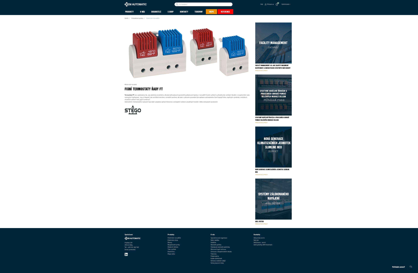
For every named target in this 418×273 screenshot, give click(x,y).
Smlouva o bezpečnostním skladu (221, 252)
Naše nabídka (215, 240)
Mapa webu (171, 254)
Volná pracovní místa (217, 263)
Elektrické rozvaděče (174, 238)
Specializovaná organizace (219, 238)
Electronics (171, 252)
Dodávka (213, 242)
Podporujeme (215, 256)
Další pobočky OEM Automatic (263, 245)
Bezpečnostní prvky (174, 245)
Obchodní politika (216, 245)
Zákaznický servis (259, 238)
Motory (170, 242)
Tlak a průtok (172, 249)
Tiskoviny (213, 254)
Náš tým (256, 240)
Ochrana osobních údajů (218, 261)
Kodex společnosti (216, 258)
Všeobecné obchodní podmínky (220, 247)
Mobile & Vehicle (173, 247)
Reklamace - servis (260, 242)
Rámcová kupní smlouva (218, 249)
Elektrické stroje (173, 240)
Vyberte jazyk (285, 4)
